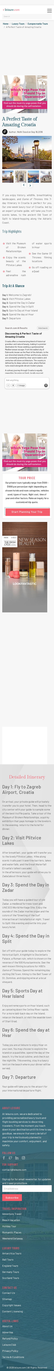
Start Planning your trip (27, 511)
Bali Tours (7, 1259)
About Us (7, 1326)
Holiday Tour (9, 1226)
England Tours (10, 1265)
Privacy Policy (10, 1350)
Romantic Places (11, 1232)
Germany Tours (10, 1271)
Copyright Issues (11, 1305)
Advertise (7, 1332)
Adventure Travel (11, 1213)
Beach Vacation (11, 1219)
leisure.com (20, 1367)
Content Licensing (12, 1311)
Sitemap (7, 1298)
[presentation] (24, 185)
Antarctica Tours (11, 1253)
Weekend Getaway (12, 1238)
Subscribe (12, 1197)
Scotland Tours (10, 1277)
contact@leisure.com (14, 1169)
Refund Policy (10, 1338)
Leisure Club (9, 1344)
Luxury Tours (18, 23)
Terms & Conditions (13, 1356)
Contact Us (8, 1292)
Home (6, 23)
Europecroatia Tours (38, 23)
